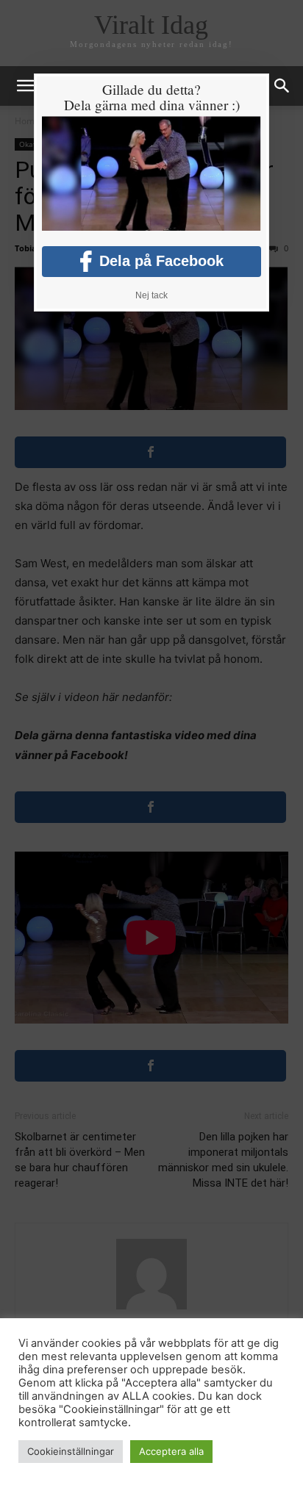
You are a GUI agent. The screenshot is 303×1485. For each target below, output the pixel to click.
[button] (282, 86)
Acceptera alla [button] (171, 1451)
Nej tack (151, 295)
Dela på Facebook (161, 261)
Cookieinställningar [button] (70, 1451)
